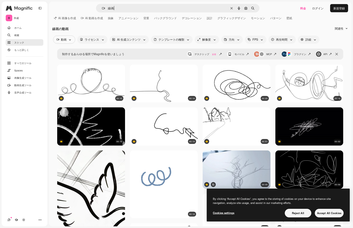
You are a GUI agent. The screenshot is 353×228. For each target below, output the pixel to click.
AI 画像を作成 (67, 18)
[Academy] (16, 220)
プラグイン (300, 54)
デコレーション (192, 18)
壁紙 (289, 18)
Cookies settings (223, 213)
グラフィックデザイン (231, 18)
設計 (209, 18)
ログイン (318, 8)
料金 (303, 8)
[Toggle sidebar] (40, 8)
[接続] (9, 220)
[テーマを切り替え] (23, 220)
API (325, 54)
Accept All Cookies (329, 213)
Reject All (298, 213)
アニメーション (128, 18)
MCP (269, 54)
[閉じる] (336, 54)
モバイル (239, 54)
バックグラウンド (165, 18)
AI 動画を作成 (94, 18)
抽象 (111, 18)
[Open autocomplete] (101, 8)
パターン (276, 18)
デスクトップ (205, 54)
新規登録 (339, 8)
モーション (258, 18)
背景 (146, 18)
